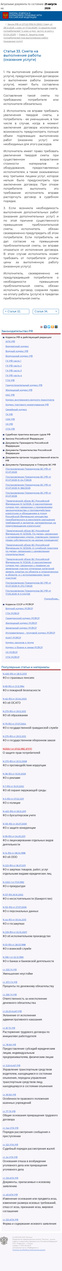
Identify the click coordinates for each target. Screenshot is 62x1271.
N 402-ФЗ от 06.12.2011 (14, 811)
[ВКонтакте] (45, 326)
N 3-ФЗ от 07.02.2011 (13, 799)
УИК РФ (10, 419)
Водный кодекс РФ (17, 351)
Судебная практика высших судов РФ (28, 434)
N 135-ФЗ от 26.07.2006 (15, 824)
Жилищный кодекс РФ (19, 390)
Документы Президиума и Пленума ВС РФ (31, 464)
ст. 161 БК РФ (9, 1094)
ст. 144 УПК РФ (10, 1128)
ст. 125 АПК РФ (10, 1219)
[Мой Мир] (56, 326)
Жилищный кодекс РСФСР (21, 623)
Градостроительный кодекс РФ (24, 385)
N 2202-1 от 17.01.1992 (13, 882)
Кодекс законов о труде (20, 642)
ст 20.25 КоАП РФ (12, 1011)
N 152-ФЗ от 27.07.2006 (15, 907)
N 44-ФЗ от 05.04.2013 (14, 919)
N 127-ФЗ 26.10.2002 (13, 894)
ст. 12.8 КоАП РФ (11, 1065)
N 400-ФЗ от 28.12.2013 (15, 673)
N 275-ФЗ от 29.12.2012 (14, 736)
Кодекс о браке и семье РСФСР (24, 647)
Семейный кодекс (16, 409)
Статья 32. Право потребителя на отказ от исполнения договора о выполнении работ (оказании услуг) (17, 311)
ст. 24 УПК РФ (10, 1157)
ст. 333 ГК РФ (10, 969)
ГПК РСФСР (12, 613)
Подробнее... (51, 598)
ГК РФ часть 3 (14, 370)
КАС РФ (10, 394)
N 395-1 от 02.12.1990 (13, 957)
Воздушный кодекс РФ (19, 356)
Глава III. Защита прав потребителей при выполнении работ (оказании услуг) (25, 38)
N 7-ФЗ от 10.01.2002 (13, 786)
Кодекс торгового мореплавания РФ (27, 404)
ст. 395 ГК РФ (10, 994)
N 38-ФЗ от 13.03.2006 (14, 773)
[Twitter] (49, 326)
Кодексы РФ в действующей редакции (28, 337)
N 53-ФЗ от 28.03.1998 (14, 944)
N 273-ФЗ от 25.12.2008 (15, 761)
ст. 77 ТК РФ (9, 1111)
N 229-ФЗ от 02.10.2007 (15, 932)
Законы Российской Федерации (25, 438)
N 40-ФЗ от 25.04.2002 (15, 698)
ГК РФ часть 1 (13, 360)
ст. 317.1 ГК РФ (10, 982)
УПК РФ (10, 428)
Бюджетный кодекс (17, 346)
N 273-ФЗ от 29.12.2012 (14, 711)
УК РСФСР (12, 652)
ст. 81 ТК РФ (9, 1028)
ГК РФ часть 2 (14, 365)
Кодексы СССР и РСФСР (20, 604)
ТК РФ (9, 414)
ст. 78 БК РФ (9, 1044)
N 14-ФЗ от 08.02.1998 (14, 853)
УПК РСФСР (12, 657)
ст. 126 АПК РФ (10, 1178)
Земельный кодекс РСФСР (21, 627)
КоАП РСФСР (13, 637)
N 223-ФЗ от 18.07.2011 (14, 865)
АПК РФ (10, 341)
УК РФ (9, 424)
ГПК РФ (10, 380)
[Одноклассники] (52, 326)
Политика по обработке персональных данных (28, 1250)
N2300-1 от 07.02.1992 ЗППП (17, 748)
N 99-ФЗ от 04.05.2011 (14, 836)
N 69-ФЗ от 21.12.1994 (13, 686)
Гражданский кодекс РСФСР (23, 618)
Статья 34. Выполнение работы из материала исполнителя (46, 311)
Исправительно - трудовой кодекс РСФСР (30, 632)
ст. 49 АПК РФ (10, 1194)
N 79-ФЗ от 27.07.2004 (14, 723)
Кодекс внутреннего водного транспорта (30, 399)
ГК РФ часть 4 (14, 375)
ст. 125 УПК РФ (10, 1144)
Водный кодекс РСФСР (19, 608)
